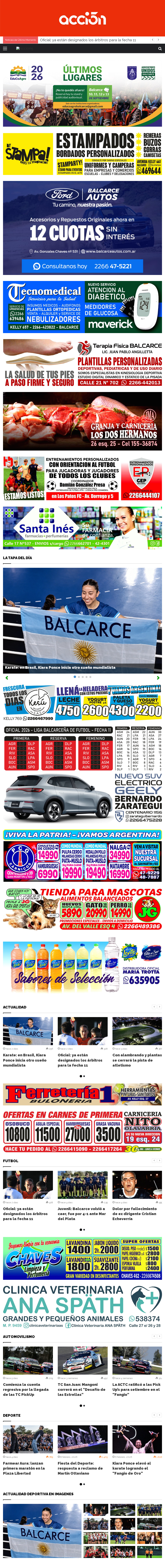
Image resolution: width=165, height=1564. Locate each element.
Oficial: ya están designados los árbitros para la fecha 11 (80, 1060)
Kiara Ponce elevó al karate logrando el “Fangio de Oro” (131, 1468)
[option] (28, 1043)
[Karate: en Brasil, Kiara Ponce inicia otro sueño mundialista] (28, 1031)
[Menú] (5, 50)
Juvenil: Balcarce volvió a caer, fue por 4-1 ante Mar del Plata (82, 1214)
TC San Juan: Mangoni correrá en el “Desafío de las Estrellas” (81, 1389)
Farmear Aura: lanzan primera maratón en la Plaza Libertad (24, 1468)
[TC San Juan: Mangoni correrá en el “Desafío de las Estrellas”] (83, 1361)
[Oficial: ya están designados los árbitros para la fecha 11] (83, 1031)
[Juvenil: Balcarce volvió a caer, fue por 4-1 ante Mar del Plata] (83, 1185)
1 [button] (81, 1076)
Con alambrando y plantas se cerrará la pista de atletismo (90, 40)
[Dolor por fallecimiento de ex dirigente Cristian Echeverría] (137, 1185)
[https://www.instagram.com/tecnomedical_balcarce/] (82, 307)
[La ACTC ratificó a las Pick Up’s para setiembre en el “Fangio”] (137, 1361)
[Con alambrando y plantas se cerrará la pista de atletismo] (137, 1031)
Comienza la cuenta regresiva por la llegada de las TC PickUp (26, 1389)
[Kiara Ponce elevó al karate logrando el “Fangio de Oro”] (137, 1439)
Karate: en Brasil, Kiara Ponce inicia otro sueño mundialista (60, 667)
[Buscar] (160, 50)
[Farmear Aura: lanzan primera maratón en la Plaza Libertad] (28, 1439)
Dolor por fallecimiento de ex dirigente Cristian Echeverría (134, 1214)
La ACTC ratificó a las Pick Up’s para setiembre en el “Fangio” (136, 1389)
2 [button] (84, 1076)
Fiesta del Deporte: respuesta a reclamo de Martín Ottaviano (80, 1468)
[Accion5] (82, 18)
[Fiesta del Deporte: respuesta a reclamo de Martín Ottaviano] (83, 1439)
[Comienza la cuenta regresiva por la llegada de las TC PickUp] (28, 1361)
